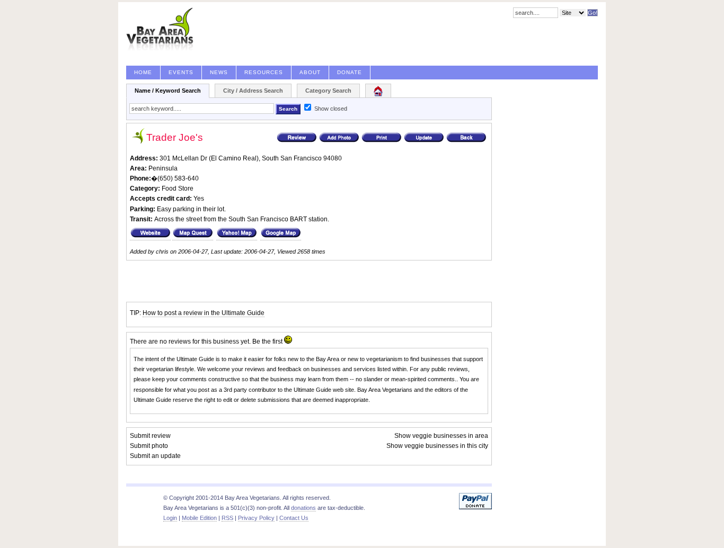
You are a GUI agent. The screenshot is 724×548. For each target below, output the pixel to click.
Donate (349, 72)
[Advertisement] (250, 281)
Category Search (328, 90)
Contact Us (293, 518)
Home (143, 72)
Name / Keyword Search (168, 90)
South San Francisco (292, 158)
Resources (263, 72)
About (310, 72)
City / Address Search (253, 90)
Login (170, 518)
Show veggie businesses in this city (437, 446)
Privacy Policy (256, 518)
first (277, 341)
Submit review (150, 435)
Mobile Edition (199, 518)
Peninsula (163, 168)
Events (181, 72)
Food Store (177, 188)
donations (303, 508)
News (219, 72)
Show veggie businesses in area (441, 435)
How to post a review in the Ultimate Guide (203, 313)
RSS (227, 518)
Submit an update (155, 456)
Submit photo (149, 446)
